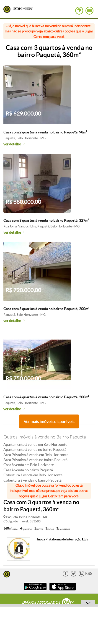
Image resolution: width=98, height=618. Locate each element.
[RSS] (85, 575)
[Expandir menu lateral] (89, 11)
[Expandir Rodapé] (49, 603)
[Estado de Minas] (23, 8)
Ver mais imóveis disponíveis (49, 421)
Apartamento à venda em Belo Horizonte (35, 444)
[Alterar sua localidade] (79, 11)
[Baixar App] (35, 591)
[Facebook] (65, 575)
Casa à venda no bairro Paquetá (28, 470)
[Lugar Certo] (6, 573)
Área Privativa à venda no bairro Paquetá (35, 460)
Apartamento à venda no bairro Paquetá (34, 449)
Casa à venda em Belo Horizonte (28, 465)
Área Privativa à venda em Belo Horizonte (35, 455)
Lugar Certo (6, 9)
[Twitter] (73, 575)
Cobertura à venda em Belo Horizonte (32, 475)
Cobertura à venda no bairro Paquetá (32, 480)
